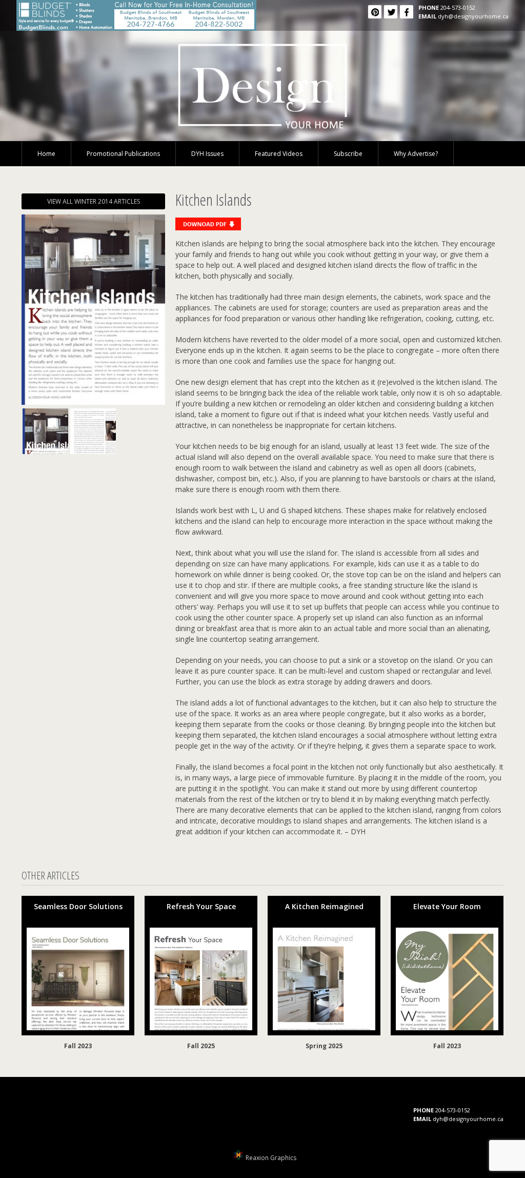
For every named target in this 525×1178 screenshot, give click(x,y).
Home (46, 153)
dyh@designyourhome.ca (473, 16)
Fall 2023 (78, 1046)
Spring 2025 (324, 1046)
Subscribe (348, 153)
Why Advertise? (416, 153)
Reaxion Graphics (271, 1157)
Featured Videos (278, 153)
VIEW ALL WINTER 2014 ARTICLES (93, 201)
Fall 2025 (201, 1046)
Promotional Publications (123, 153)
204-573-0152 (457, 7)
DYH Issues (207, 153)
